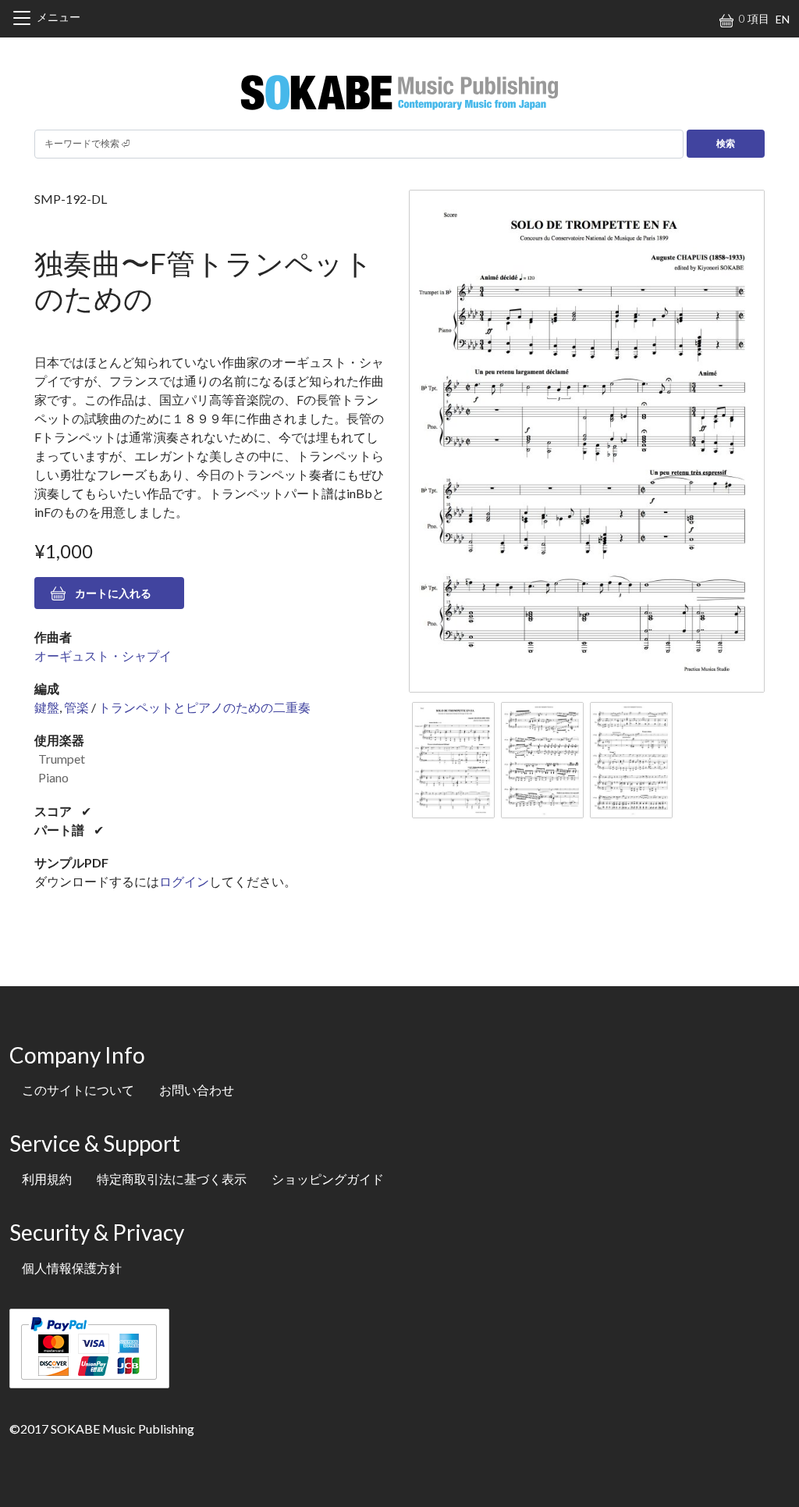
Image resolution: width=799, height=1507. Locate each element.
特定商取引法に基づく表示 (172, 1178)
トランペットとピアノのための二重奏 (204, 707)
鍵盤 (46, 707)
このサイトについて (78, 1089)
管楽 (76, 707)
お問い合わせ (196, 1089)
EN (783, 19)
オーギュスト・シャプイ (103, 655)
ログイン (184, 881)
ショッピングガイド (328, 1178)
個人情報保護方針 (72, 1267)
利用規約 (47, 1178)
